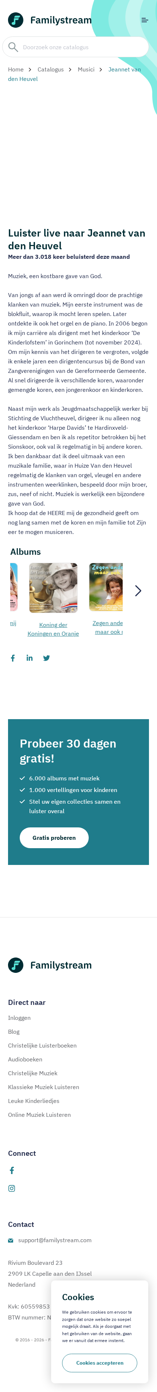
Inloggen (19, 1017)
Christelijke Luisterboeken (42, 1045)
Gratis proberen (54, 837)
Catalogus (51, 69)
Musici (86, 69)
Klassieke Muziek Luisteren (43, 1087)
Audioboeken (25, 1059)
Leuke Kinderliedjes (34, 1100)
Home (16, 69)
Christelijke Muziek (32, 1073)
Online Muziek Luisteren (39, 1114)
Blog (13, 1031)
